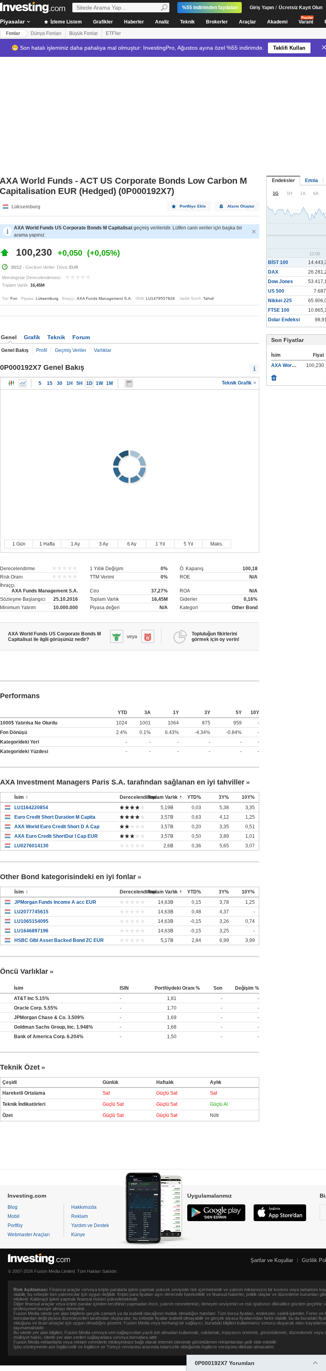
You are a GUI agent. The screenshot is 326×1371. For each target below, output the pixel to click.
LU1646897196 (31, 931)
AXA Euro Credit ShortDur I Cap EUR (56, 836)
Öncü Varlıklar (24, 971)
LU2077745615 (31, 912)
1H (69, 383)
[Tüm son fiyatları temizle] (274, 376)
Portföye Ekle (193, 206)
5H (79, 383)
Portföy (15, 1225)
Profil (41, 350)
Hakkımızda (84, 1207)
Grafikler (103, 22)
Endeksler (283, 180)
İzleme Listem (65, 22)
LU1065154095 (31, 921)
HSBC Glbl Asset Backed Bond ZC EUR (59, 940)
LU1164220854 (31, 807)
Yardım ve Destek (90, 1225)
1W (99, 383)
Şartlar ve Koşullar (271, 1260)
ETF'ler (113, 33)
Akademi (277, 22)
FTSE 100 (278, 310)
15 (49, 383)
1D (89, 383)
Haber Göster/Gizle (128, 383)
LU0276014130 (31, 846)
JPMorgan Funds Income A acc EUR (55, 902)
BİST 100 (278, 262)
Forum (81, 337)
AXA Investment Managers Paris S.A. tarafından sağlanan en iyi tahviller (122, 782)
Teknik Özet (20, 1067)
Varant (306, 22)
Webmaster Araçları (29, 1234)
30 (59, 383)
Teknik (187, 22)
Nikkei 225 (280, 300)
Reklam (79, 1216)
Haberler (134, 22)
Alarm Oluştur (240, 206)
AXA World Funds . (292, 365)
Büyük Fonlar (83, 33)
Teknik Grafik (237, 383)
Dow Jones (280, 281)
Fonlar (13, 33)
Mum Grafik (11, 383)
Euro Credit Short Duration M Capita (54, 817)
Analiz (162, 22)
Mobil (13, 1216)
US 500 (276, 291)
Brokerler (217, 22)
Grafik (32, 337)
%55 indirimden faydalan (210, 7)
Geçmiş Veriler (70, 350)
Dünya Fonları (46, 33)
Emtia (311, 180)
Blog (12, 1207)
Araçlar (247, 22)
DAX (273, 272)
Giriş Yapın (262, 7)
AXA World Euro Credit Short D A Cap (56, 826)
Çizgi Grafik (22, 383)
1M (109, 383)
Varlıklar (102, 350)
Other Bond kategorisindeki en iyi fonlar (68, 877)
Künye (78, 1234)
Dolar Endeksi (284, 319)
